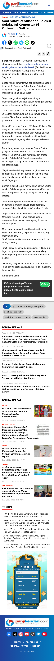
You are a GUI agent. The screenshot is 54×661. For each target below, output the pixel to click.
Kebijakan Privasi (19, 646)
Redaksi (11, 34)
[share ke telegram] (21, 44)
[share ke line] (27, 44)
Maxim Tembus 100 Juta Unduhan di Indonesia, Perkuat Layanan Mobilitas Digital (26, 530)
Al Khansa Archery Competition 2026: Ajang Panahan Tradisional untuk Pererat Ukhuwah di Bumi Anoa (16, 472)
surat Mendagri (40, 317)
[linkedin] (39, 636)
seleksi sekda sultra (13, 312)
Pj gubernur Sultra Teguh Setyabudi (28, 306)
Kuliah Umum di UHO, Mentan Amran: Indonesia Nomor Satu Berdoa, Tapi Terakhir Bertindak (26, 545)
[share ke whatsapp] (16, 44)
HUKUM (34, 12)
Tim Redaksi (32, 642)
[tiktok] (33, 636)
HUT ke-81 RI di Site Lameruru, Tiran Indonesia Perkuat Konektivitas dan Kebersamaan (25, 515)
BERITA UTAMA (21, 12)
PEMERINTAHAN (28, 17)
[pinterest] (45, 636)
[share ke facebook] (5, 44)
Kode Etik (37, 646)
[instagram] (21, 636)
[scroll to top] (50, 645)
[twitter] (15, 636)
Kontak (17, 642)
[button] (39, 54)
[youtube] (27, 636)
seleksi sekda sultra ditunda (17, 317)
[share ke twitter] (10, 44)
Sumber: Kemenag (27, 607)
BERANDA (6, 12)
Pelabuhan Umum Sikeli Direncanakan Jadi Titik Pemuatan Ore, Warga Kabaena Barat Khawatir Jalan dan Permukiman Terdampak (20, 432)
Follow (44, 284)
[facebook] (9, 636)
